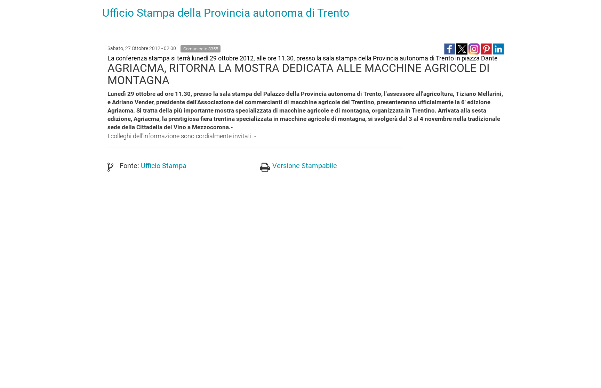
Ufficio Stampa (163, 166)
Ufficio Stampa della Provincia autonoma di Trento (225, 12)
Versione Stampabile (304, 166)
